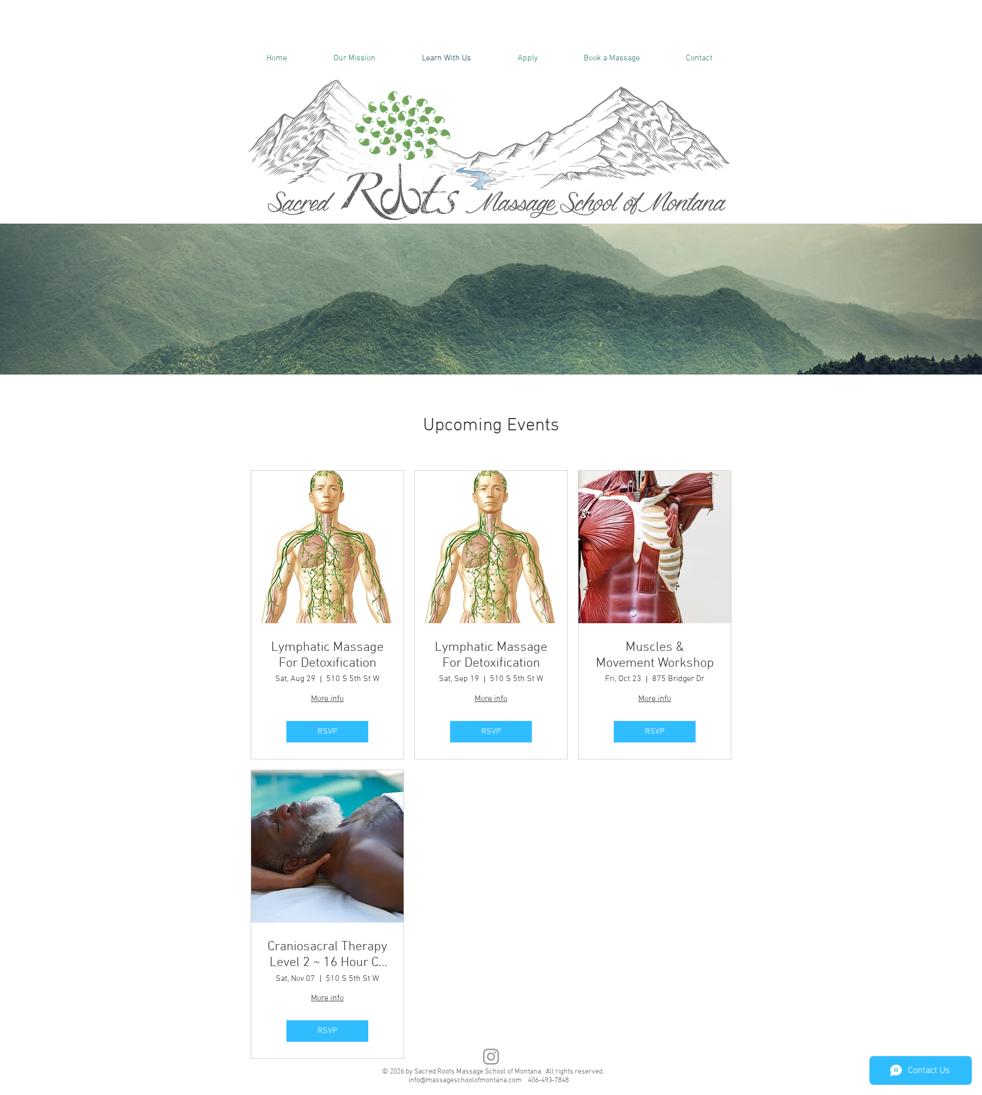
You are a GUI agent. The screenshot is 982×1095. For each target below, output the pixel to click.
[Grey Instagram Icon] (491, 1056)
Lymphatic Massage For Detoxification (327, 655)
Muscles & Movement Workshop (655, 655)
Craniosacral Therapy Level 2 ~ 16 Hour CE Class (327, 955)
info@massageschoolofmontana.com (465, 1080)
